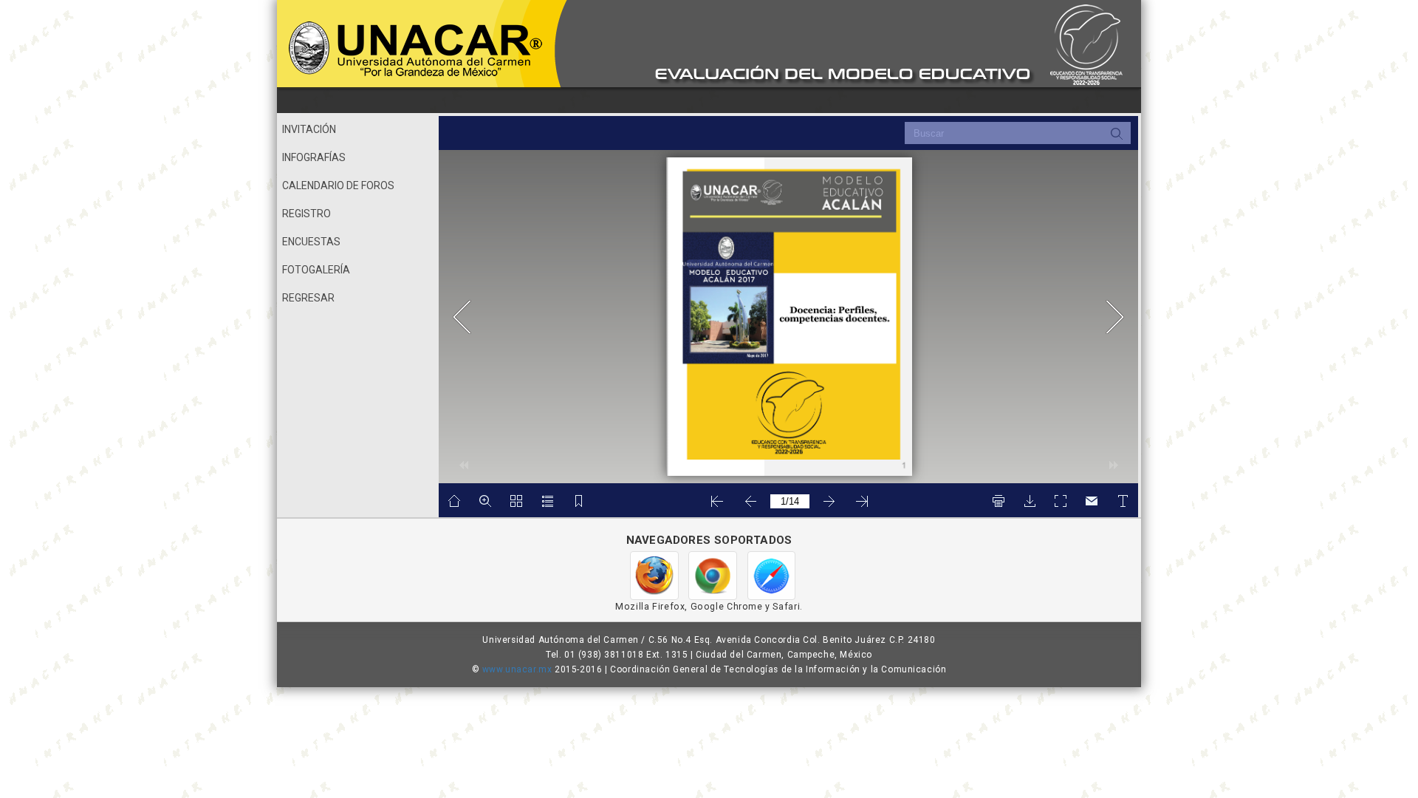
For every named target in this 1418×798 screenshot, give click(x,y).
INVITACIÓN (309, 129)
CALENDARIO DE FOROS (338, 185)
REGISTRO (306, 213)
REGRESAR (308, 298)
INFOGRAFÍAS (314, 157)
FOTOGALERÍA (316, 270)
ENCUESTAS (311, 242)
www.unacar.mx (517, 669)
